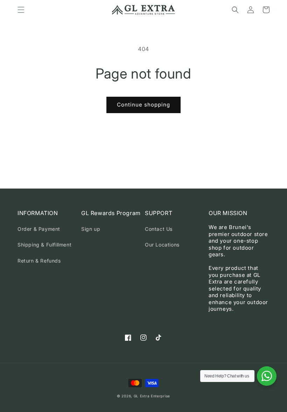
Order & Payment (39, 229)
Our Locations (162, 245)
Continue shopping (143, 104)
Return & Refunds (39, 261)
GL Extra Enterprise (152, 396)
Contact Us (159, 229)
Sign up (90, 229)
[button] (21, 9)
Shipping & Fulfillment (44, 245)
